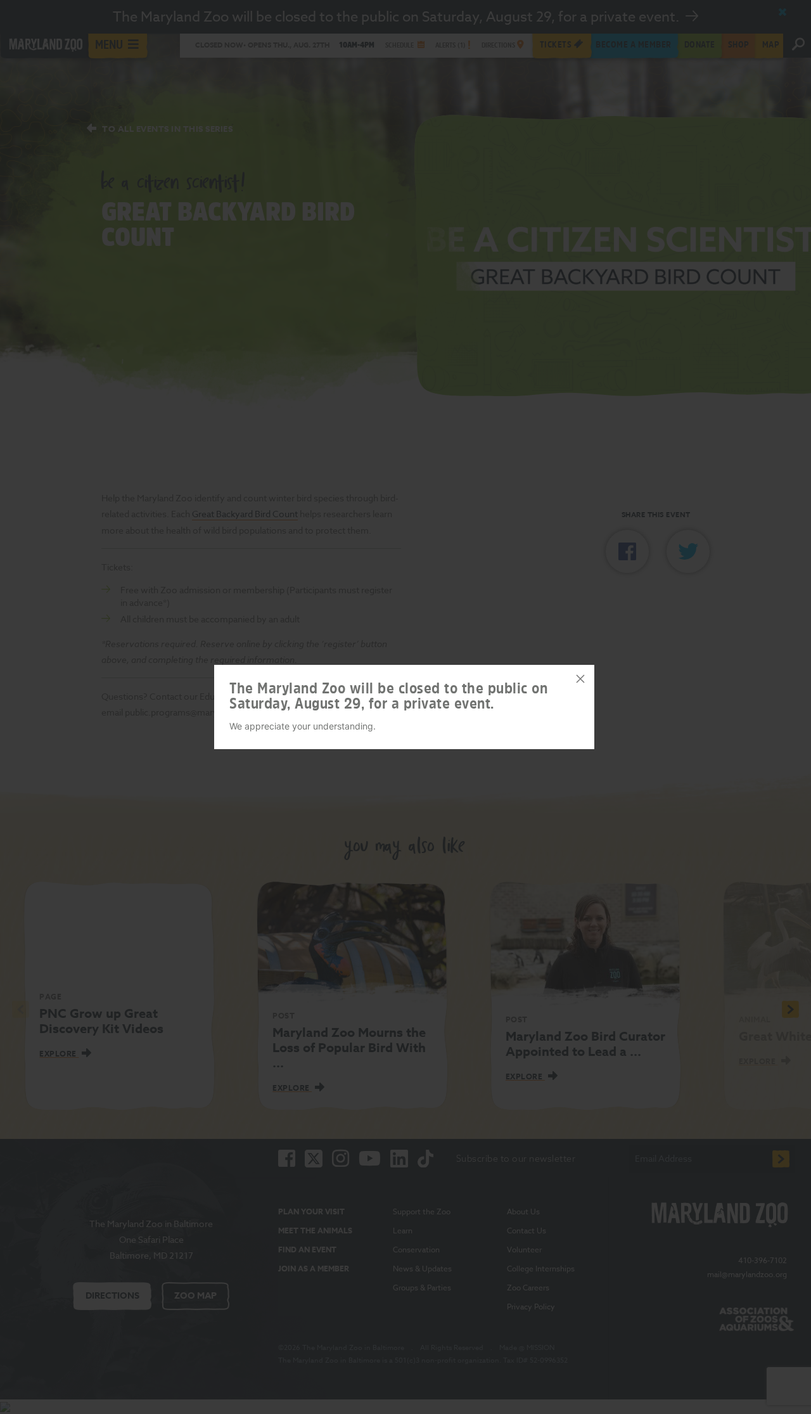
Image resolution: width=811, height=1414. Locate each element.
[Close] (580, 679)
